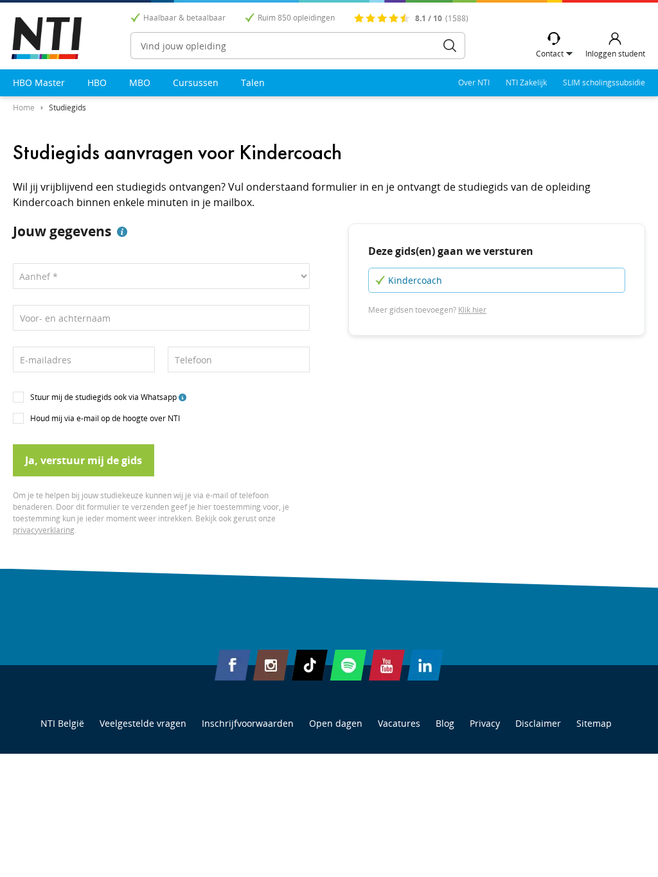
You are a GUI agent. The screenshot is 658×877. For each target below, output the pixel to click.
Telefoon (193, 360)
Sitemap (594, 723)
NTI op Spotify (348, 665)
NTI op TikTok (310, 665)
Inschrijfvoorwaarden (248, 723)
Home (24, 107)
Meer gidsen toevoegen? (427, 309)
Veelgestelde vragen (143, 723)
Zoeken (449, 45)
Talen (253, 82)
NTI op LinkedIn (425, 665)
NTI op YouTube (387, 665)
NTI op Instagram (271, 665)
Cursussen (195, 82)
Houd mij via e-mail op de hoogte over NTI (105, 418)
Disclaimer (538, 723)
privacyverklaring (44, 530)
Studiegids (67, 107)
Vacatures (399, 723)
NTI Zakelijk (526, 82)
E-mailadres (45, 360)
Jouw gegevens (62, 231)
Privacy (485, 723)
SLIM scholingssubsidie (604, 82)
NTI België (62, 723)
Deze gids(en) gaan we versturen (450, 251)
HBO (97, 82)
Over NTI (474, 82)
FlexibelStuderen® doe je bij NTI (47, 38)
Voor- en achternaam (65, 318)
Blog (445, 723)
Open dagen (335, 723)
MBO (139, 82)
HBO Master (39, 82)
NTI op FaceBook (233, 665)
